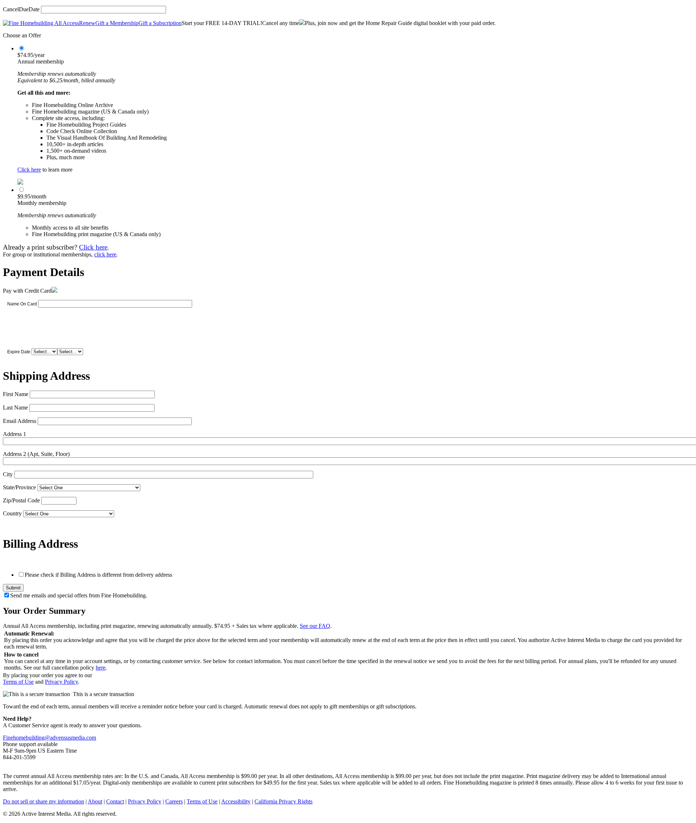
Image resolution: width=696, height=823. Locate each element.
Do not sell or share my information (43, 801)
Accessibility (235, 801)
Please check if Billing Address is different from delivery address (98, 575)
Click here (29, 169)
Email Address (19, 421)
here (100, 667)
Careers (174, 801)
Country (12, 513)
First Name (15, 394)
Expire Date (18, 351)
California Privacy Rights (283, 801)
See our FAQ (315, 626)
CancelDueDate (21, 9)
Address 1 (14, 434)
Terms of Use (18, 682)
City (8, 474)
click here (105, 254)
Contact (115, 801)
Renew (87, 23)
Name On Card (22, 303)
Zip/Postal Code (21, 500)
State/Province (19, 487)
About (95, 801)
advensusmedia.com (73, 737)
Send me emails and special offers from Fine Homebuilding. (78, 595)
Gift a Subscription (160, 23)
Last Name (15, 407)
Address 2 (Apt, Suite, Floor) (36, 454)
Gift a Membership (116, 23)
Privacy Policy (61, 682)
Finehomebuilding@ (26, 737)
